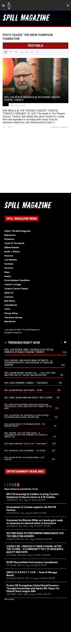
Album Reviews (11, 247)
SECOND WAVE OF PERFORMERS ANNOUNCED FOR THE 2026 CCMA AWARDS (35, 535)
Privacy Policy (11, 313)
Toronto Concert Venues (16, 288)
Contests (8, 297)
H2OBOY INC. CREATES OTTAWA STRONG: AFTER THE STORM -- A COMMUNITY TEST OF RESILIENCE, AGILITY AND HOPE (35, 549)
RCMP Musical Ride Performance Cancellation (32, 562)
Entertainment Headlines (17, 280)
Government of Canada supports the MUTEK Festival (31, 508)
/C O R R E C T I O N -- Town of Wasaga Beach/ (31, 574)
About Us (8, 293)
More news (9, 599)
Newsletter (10, 235)
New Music (9, 301)
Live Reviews (10, 260)
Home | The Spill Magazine (17, 231)
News (7, 272)
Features (8, 256)
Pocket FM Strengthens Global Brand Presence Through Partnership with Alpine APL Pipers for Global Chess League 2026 (32, 588)
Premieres (9, 239)
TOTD (7, 309)
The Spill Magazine (30, 329)
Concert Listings (12, 284)
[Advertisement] (35, 163)
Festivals (8, 264)
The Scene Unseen (13, 317)
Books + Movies (12, 251)
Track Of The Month (14, 243)
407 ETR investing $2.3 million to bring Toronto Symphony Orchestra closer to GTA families (32, 495)
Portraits (8, 268)
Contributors (10, 305)
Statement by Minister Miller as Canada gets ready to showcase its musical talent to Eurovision (34, 522)
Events (7, 276)
